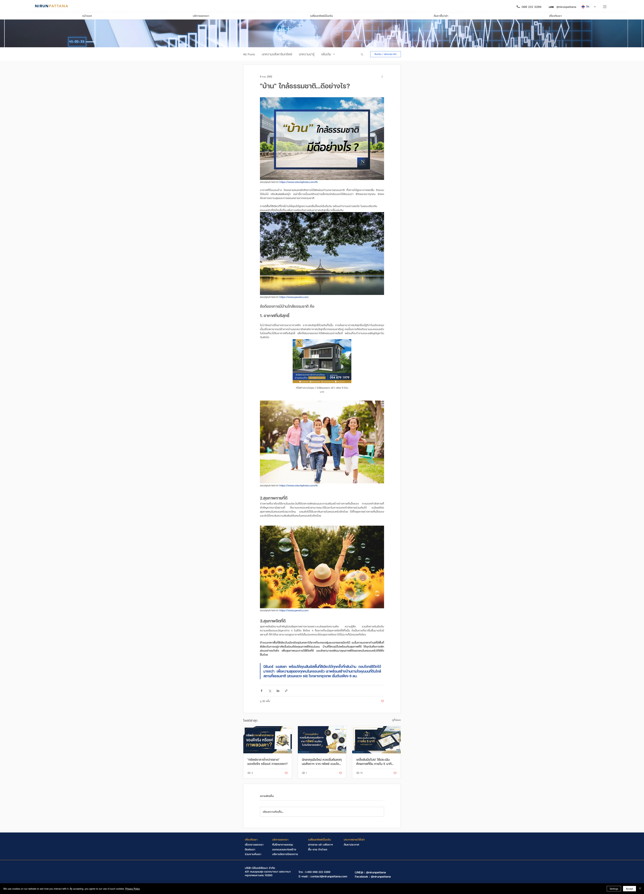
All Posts (249, 54)
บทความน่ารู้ (306, 54)
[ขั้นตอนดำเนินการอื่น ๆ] (382, 76)
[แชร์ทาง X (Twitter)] (269, 690)
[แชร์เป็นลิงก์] (286, 690)
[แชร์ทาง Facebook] (261, 690)
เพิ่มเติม (326, 54)
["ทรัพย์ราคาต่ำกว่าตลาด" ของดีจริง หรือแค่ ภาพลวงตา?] (267, 739)
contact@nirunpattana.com (328, 876)
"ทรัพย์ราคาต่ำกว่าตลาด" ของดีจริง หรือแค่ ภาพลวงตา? (267, 761)
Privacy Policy (132, 888)
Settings (614, 888)
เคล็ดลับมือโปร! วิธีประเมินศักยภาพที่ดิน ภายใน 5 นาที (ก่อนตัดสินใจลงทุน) (373, 761)
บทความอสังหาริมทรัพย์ (277, 54)
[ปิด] (640, 888)
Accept (629, 888)
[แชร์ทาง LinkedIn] (278, 690)
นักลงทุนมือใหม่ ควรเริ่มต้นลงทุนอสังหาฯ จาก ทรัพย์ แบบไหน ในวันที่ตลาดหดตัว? (322, 761)
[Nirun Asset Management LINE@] (551, 7)
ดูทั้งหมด (396, 719)
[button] (605, 7)
